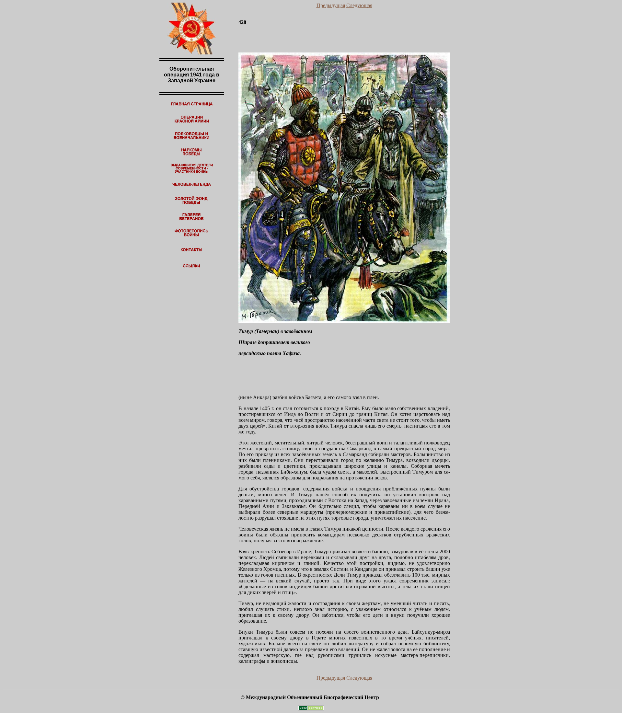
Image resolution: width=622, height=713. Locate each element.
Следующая (359, 5)
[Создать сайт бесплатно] (311, 708)
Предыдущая (331, 5)
